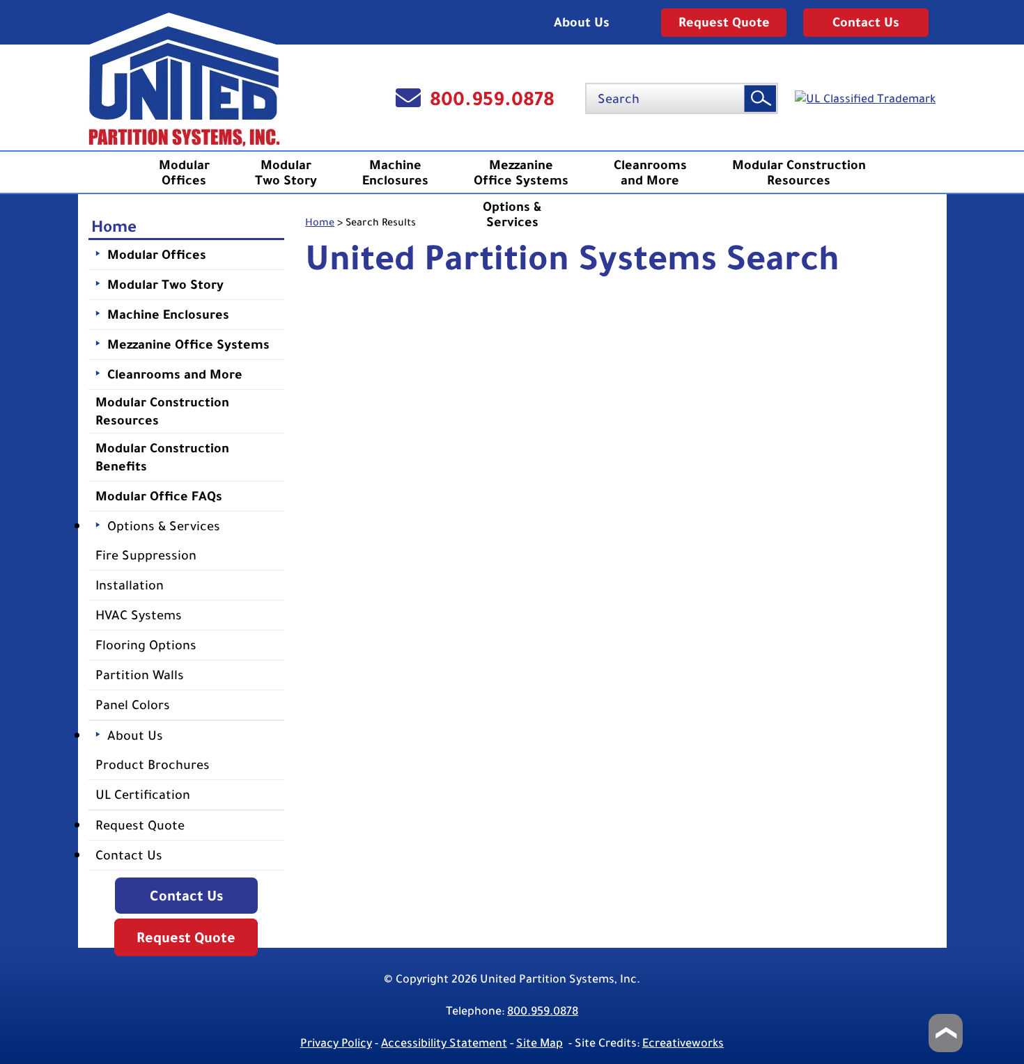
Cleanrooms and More (650, 172)
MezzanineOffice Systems (521, 172)
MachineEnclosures (395, 172)
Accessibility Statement (444, 1042)
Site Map (539, 1042)
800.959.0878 (492, 98)
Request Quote (724, 22)
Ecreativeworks (683, 1042)
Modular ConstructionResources (799, 172)
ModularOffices (184, 172)
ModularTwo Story (286, 172)
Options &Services (512, 214)
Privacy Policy (336, 1042)
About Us (582, 22)
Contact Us (865, 22)
